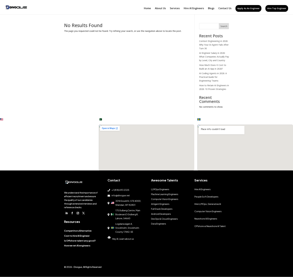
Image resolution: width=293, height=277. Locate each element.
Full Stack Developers (161, 208)
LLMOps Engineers (160, 189)
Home (147, 8)
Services (175, 8)
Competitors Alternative (78, 230)
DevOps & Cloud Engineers (164, 218)
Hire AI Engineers (194, 8)
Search (224, 26)
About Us (160, 8)
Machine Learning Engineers (164, 194)
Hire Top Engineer (276, 8)
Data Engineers (158, 223)
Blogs (211, 8)
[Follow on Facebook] (72, 213)
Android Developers (161, 213)
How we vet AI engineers (77, 245)
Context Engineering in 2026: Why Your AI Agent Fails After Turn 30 (214, 45)
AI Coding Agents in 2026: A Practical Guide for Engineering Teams (213, 77)
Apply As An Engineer (248, 8)
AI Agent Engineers (160, 204)
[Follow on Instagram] (77, 213)
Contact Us (225, 8)
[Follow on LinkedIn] (66, 213)
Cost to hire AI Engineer (77, 235)
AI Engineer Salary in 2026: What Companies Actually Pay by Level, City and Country (214, 57)
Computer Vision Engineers (164, 199)
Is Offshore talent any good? (80, 240)
